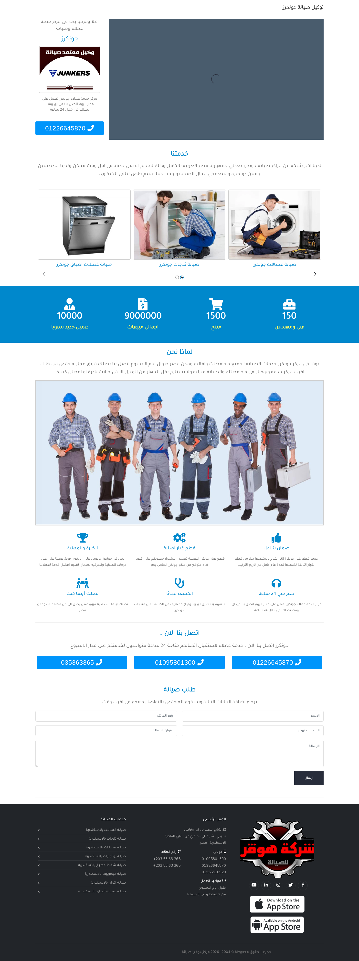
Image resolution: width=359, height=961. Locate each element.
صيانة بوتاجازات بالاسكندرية (105, 856)
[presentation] (44, 275)
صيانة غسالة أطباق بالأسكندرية (102, 892)
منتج (216, 327)
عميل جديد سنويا (69, 327)
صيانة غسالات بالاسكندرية (106, 830)
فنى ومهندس (290, 327)
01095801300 (176, 662)
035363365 (78, 662)
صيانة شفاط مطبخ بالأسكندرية (102, 865)
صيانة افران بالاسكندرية (108, 883)
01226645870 (66, 128)
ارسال (309, 778)
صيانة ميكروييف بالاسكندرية (105, 874)
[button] (182, 277)
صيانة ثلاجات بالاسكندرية (107, 839)
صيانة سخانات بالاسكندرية (106, 848)
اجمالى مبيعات (142, 327)
